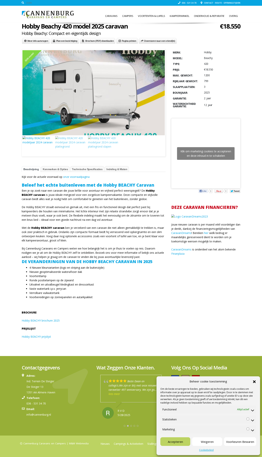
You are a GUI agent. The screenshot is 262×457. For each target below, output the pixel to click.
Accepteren (175, 442)
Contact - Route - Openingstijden (221, 3)
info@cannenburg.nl (38, 414)
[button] (254, 381)
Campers (127, 16)
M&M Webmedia (79, 443)
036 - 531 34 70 (188, 3)
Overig (233, 16)
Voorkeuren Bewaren (240, 442)
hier (206, 233)
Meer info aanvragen (37, 41)
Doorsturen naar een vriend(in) (159, 41)
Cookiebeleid (206, 450)
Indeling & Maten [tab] (116, 169)
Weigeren (207, 442)
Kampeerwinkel (179, 16)
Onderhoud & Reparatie (209, 16)
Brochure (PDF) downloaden (99, 41)
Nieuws (105, 444)
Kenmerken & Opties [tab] (55, 169)
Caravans (111, 16)
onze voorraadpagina (76, 177)
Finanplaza (178, 253)
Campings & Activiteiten (128, 444)
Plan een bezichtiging (66, 41)
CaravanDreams (181, 233)
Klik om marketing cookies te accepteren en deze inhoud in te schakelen (205, 153)
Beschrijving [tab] (31, 169)
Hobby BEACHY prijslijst (36, 336)
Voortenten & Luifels (151, 16)
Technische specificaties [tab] (87, 169)
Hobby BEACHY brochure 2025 (41, 320)
